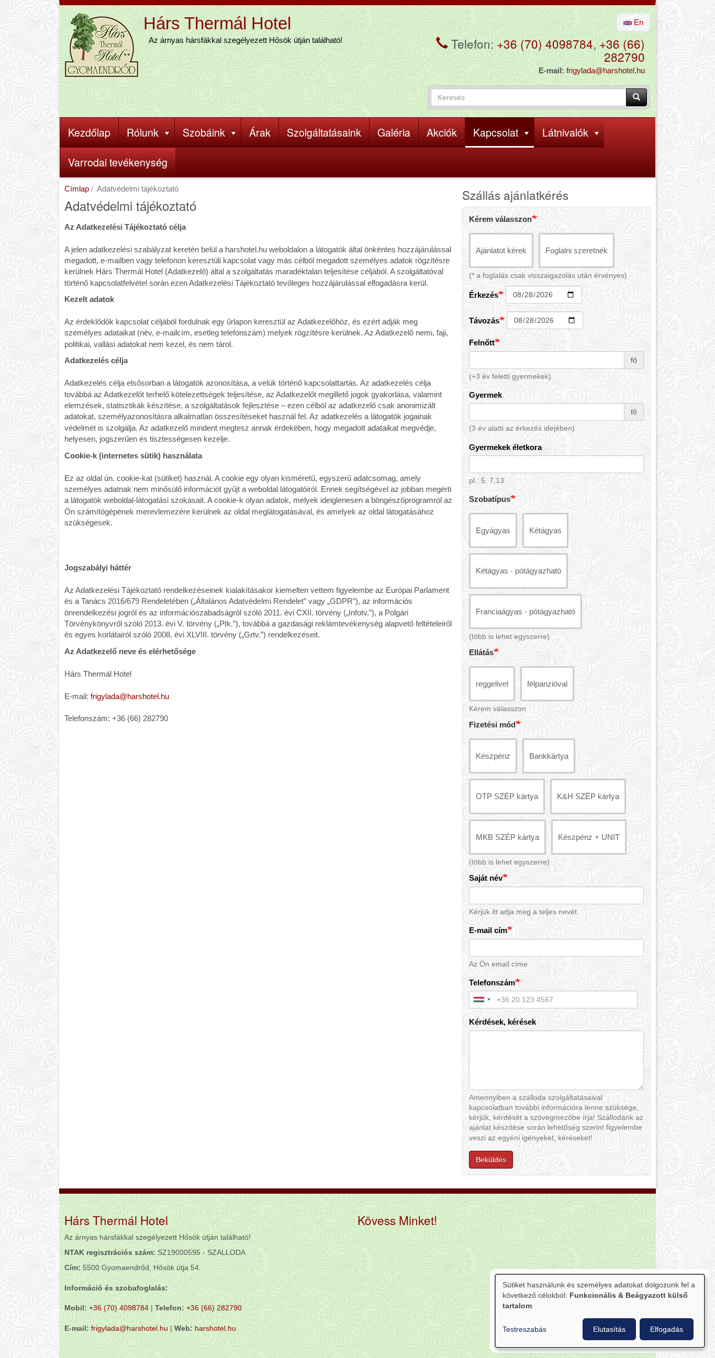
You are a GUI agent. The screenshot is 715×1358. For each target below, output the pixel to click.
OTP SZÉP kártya (507, 796)
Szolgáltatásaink (324, 132)
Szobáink (204, 132)
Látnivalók (565, 132)
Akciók (442, 132)
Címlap (76, 188)
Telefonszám (492, 982)
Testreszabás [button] (524, 1329)
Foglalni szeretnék (576, 250)
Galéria (393, 132)
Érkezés (483, 294)
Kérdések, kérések (502, 1021)
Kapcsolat (495, 132)
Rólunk (143, 132)
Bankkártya (548, 755)
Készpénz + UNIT (589, 837)
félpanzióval (547, 683)
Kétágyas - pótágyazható (518, 570)
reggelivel (492, 683)
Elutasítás (609, 1329)
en (637, 22)
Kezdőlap (89, 132)
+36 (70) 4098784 (545, 43)
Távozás (484, 320)
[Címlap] (101, 45)
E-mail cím (488, 930)
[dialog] (600, 1311)
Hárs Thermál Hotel (217, 23)
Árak (260, 132)
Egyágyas (493, 530)
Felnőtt (482, 342)
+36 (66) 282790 (622, 50)
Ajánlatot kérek (501, 250)
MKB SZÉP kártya (507, 837)
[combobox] (482, 999)
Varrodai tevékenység (117, 162)
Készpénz (493, 755)
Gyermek (485, 394)
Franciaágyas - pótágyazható (525, 611)
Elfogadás (666, 1329)
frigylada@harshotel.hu (605, 70)
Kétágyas (545, 530)
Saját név (485, 877)
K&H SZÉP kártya (588, 796)
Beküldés (491, 1159)
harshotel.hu (215, 1328)
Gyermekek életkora (505, 447)
